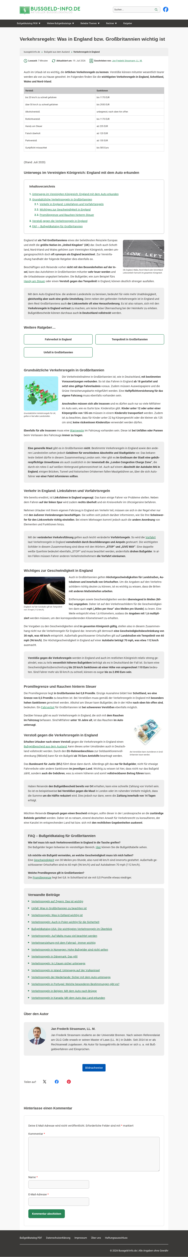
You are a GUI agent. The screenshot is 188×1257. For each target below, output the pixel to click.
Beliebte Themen (89, 23)
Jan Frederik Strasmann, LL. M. (127, 60)
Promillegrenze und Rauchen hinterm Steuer (67, 215)
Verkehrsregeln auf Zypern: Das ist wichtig (57, 901)
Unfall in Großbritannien (58, 352)
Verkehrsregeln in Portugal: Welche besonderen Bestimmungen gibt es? (75, 984)
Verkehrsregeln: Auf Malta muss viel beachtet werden (64, 935)
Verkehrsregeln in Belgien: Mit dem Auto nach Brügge (64, 991)
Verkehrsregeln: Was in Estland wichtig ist (57, 915)
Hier (98, 847)
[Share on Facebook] (56, 1082)
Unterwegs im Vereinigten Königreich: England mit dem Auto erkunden (75, 194)
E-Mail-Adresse (38, 1194)
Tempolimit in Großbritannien (130, 339)
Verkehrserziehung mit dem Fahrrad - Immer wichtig (63, 942)
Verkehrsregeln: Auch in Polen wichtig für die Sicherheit (65, 922)
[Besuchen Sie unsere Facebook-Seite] (165, 9)
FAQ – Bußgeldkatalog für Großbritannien (57, 226)
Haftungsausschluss (116, 1237)
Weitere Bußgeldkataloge (59, 23)
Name (33, 1177)
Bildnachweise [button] (94, 1067)
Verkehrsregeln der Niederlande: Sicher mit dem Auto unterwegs (71, 977)
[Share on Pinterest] (68, 1082)
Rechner (110, 23)
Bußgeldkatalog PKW (27, 23)
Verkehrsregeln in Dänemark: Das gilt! (54, 956)
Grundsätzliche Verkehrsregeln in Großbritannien (62, 199)
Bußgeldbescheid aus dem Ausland (45, 746)
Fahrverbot (48, 707)
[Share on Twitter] (44, 1082)
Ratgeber (127, 23)
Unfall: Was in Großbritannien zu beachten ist (59, 908)
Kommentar (36, 1133)
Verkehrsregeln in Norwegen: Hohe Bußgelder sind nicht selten (69, 949)
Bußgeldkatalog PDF (31, 1237)
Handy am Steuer (34, 281)
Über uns (96, 1237)
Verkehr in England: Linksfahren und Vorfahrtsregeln (72, 204)
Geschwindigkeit (44, 860)
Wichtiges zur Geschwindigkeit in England (65, 209)
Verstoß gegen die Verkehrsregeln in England (59, 221)
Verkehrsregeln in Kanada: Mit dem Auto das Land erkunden (68, 998)
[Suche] (156, 9)
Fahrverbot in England (58, 339)
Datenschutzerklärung (58, 1237)
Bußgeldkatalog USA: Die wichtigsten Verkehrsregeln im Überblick (71, 929)
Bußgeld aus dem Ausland (57, 52)
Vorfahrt (150, 537)
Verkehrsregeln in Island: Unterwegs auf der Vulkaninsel (65, 970)
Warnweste (77, 430)
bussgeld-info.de (32, 52)
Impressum (80, 1237)
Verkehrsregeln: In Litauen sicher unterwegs (58, 963)
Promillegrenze (42, 877)
